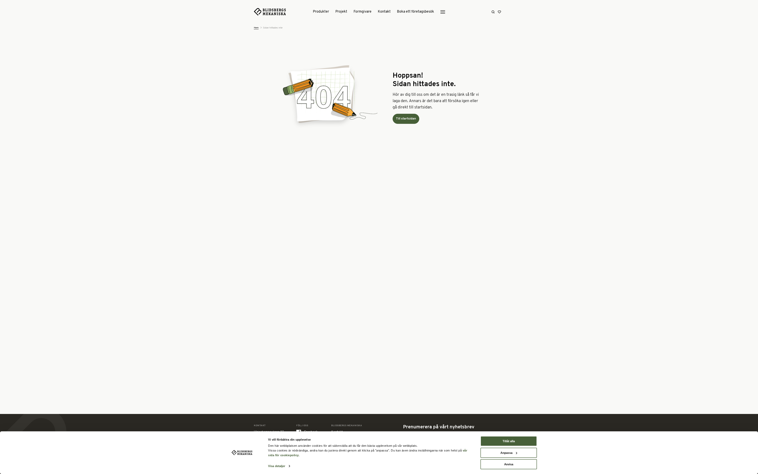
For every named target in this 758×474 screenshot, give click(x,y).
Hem (256, 28)
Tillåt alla (509, 441)
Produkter (321, 12)
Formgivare (362, 12)
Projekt (341, 12)
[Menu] (442, 12)
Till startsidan (406, 118)
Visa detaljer (276, 466)
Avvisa (508, 464)
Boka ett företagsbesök (415, 12)
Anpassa (506, 452)
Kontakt (384, 12)
